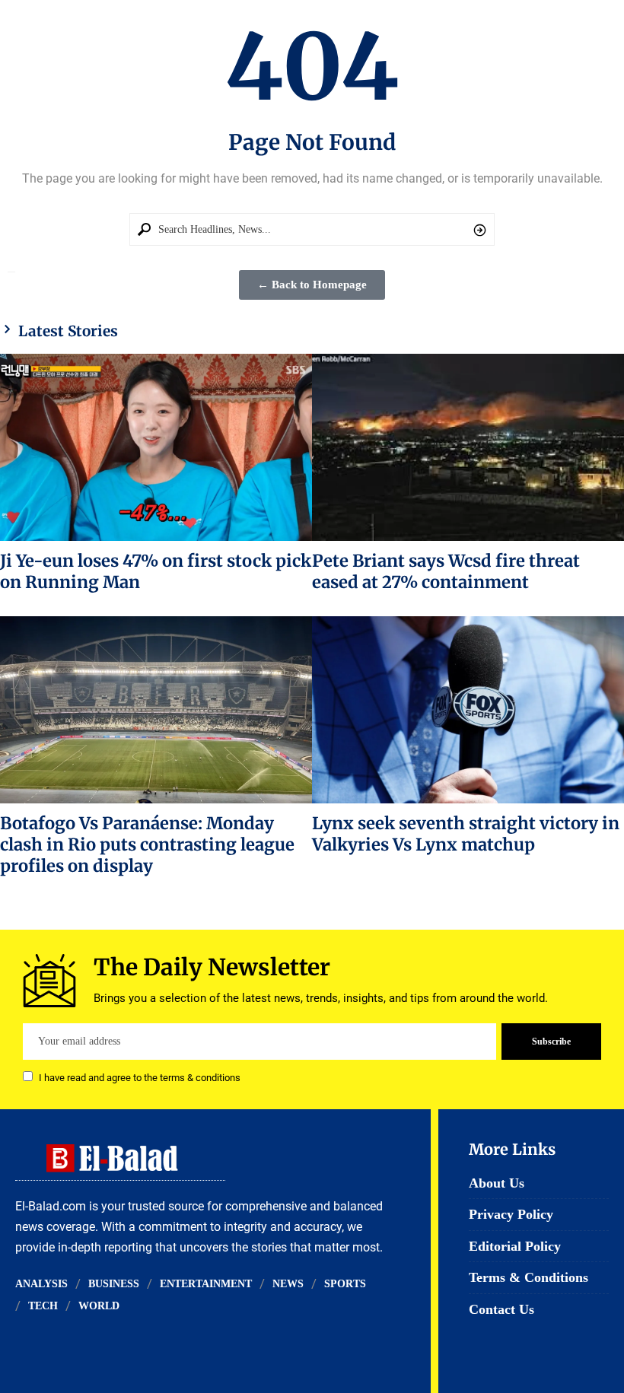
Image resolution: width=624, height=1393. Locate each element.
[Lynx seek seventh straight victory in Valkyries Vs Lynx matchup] (468, 709)
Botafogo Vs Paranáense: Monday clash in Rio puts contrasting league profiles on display (147, 845)
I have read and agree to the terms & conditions (139, 1077)
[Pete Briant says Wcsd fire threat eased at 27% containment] (468, 447)
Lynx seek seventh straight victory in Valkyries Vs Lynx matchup (465, 834)
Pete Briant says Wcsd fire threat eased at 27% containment (446, 571)
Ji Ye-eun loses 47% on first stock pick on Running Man (155, 571)
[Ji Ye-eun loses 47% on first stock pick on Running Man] (156, 447)
